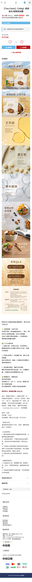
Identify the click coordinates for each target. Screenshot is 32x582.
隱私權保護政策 (7, 525)
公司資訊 (5, 510)
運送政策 (5, 523)
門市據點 (5, 511)
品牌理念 (5, 506)
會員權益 (5, 520)
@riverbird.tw (16, 539)
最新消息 (5, 508)
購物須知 (5, 522)
